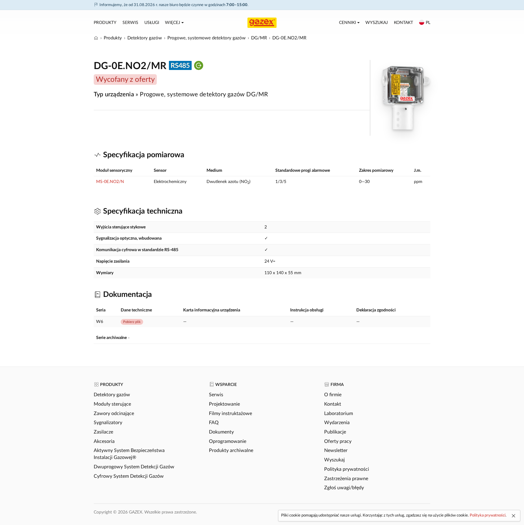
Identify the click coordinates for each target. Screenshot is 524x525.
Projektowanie (224, 404)
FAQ (214, 422)
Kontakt (403, 23)
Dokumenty (221, 432)
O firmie (332, 394)
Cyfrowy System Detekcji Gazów (129, 476)
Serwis (130, 23)
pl (428, 23)
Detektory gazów (112, 394)
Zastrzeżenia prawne (346, 478)
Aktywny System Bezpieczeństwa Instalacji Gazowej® (129, 454)
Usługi (151, 23)
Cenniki (347, 23)
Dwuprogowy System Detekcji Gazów (134, 466)
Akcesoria (104, 441)
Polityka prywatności (346, 469)
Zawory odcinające (114, 413)
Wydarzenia (337, 422)
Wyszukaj (376, 23)
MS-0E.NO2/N (110, 182)
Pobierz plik (132, 322)
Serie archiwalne (111, 338)
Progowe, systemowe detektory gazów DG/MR (204, 94)
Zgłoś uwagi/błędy (344, 487)
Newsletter (336, 450)
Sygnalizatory (108, 422)
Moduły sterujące (112, 404)
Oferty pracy (337, 441)
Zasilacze (103, 432)
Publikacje (335, 432)
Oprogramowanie (227, 441)
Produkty (105, 23)
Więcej (172, 23)
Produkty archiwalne (231, 450)
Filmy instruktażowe (230, 413)
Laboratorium (338, 413)
